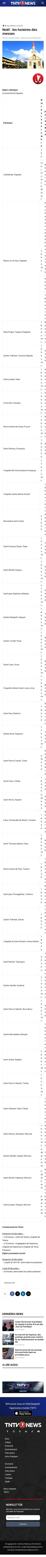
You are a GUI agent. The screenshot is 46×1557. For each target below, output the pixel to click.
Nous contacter (10, 1489)
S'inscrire (23, 1524)
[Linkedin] (23, 1293)
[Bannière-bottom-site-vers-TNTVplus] (23, 1392)
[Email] (28, 1293)
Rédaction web (9, 1283)
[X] (17, 1293)
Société (20, 26)
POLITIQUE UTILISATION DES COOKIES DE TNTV (22, 1550)
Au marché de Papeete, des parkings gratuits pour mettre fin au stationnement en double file (29, 1338)
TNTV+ (6, 1492)
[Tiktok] (32, 1431)
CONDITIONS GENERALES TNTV (32, 1547)
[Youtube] (38, 1431)
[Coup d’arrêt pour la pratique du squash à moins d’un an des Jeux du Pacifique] (8, 1325)
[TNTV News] (23, 1424)
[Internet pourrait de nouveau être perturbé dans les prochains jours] (8, 1353)
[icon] (3, 26)
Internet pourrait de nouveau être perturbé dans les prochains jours (28, 1352)
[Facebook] (12, 1293)
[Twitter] (20, 1431)
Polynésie (11, 26)
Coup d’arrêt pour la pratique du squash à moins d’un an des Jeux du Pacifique (29, 1324)
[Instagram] (13, 1431)
